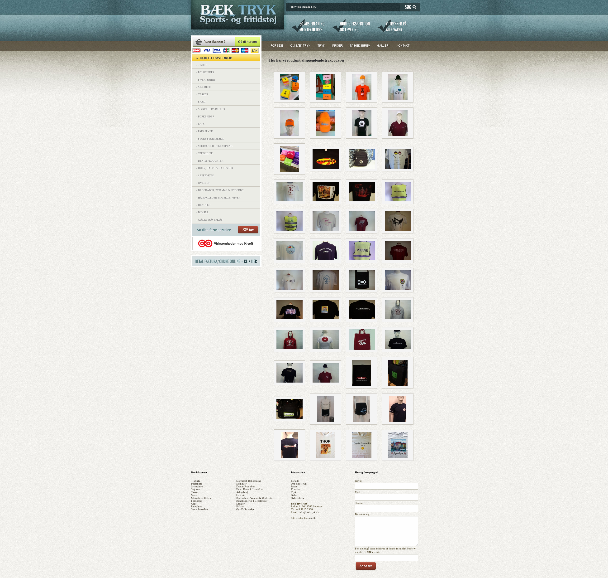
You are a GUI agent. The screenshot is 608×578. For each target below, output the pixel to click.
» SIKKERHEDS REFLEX (210, 109)
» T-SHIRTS (202, 64)
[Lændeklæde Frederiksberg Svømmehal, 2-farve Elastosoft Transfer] (325, 421)
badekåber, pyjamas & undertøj (254, 497)
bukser (240, 506)
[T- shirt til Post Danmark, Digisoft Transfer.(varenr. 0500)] (326, 200)
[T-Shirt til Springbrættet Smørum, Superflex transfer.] (289, 318)
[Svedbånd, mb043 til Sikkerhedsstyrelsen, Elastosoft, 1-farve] (289, 99)
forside (295, 480)
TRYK (321, 45)
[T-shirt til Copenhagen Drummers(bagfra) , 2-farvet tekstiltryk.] (289, 381)
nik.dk (312, 517)
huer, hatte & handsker (249, 489)
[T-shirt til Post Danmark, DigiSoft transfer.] (326, 318)
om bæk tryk (299, 483)
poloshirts (196, 483)
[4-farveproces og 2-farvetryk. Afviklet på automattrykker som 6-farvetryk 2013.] (398, 457)
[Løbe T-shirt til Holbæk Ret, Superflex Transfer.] (326, 348)
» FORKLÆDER (205, 116)
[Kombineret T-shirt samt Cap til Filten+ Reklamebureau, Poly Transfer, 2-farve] (361, 99)
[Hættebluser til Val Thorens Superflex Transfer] (326, 167)
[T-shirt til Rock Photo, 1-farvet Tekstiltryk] (361, 135)
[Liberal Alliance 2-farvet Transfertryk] (289, 135)
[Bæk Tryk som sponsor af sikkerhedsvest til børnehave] (289, 229)
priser (294, 486)
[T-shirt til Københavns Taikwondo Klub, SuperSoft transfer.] (398, 288)
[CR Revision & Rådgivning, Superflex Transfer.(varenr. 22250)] (398, 385)
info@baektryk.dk (309, 512)
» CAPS (200, 123)
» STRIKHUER (204, 153)
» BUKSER (202, 212)
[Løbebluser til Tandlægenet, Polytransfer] (398, 259)
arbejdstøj (242, 492)
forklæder (196, 500)
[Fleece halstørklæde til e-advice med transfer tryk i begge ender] (289, 171)
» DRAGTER (203, 205)
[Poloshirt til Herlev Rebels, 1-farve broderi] (398, 135)
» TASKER (202, 94)
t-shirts (195, 480)
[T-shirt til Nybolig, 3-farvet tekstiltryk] (398, 99)
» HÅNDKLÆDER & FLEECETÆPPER (218, 197)
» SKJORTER (203, 87)
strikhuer (241, 483)
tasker (194, 492)
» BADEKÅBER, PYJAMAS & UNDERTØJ (220, 190)
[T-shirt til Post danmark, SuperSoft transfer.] (362, 318)
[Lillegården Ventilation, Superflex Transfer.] (361, 385)
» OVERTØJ (202, 182)
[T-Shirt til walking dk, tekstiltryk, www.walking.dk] (326, 229)
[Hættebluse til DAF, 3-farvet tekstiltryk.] (289, 348)
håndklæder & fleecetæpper (251, 500)
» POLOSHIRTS (205, 72)
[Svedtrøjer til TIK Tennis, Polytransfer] (289, 288)
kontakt (295, 489)
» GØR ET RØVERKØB (209, 219)
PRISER (337, 45)
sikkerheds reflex (201, 497)
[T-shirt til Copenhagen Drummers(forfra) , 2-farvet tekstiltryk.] (398, 348)
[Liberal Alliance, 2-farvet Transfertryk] (325, 135)
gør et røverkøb (245, 509)
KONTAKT (402, 45)
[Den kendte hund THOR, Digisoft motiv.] (325, 457)
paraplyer (196, 506)
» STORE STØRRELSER (209, 138)
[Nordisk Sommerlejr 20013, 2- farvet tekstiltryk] (361, 457)
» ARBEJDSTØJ (205, 175)
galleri (294, 495)
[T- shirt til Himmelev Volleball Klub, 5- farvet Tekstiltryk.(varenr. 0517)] (289, 200)
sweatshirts (197, 486)
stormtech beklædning (248, 480)
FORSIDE (277, 45)
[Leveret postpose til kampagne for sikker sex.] (362, 288)
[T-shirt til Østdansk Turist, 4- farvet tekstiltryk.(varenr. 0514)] (398, 167)
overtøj (240, 495)
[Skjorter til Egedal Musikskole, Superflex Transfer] (326, 288)
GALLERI (383, 45)
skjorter (195, 489)
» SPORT (201, 101)
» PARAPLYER (204, 131)
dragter (240, 503)
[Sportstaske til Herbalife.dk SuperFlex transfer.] (289, 417)
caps (193, 503)
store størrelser (199, 509)
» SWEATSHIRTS (206, 79)
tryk (293, 492)
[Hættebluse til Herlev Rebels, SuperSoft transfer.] (398, 318)
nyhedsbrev (297, 497)
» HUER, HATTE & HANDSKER (214, 168)
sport (194, 495)
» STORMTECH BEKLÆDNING (214, 146)
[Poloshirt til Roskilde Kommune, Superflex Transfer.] (326, 381)
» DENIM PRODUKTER (209, 160)
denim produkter (245, 486)
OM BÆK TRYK (300, 45)
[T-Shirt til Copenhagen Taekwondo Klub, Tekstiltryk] (398, 229)
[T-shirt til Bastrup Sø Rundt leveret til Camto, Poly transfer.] (326, 259)
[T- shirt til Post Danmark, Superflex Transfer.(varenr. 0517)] (362, 200)
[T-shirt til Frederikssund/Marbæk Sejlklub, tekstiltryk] (362, 229)
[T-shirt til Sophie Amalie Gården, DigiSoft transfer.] (289, 259)
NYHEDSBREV (360, 45)
